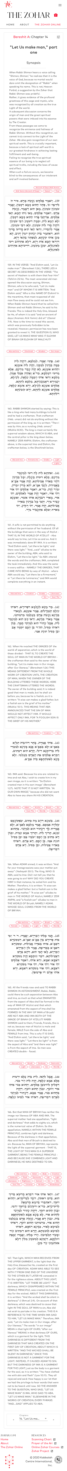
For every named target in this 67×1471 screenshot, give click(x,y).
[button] (33, 1419)
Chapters (23, 1416)
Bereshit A (21, 37)
